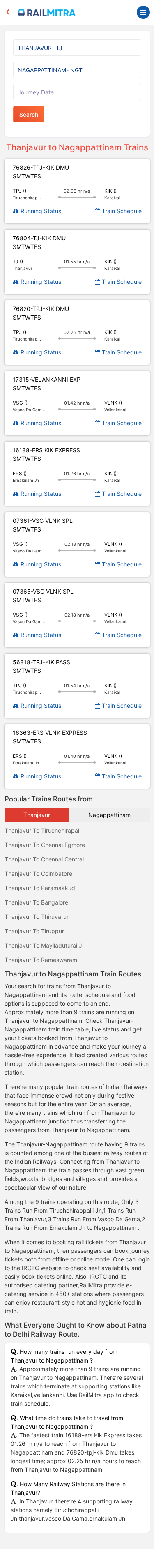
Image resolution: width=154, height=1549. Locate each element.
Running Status (40, 210)
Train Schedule (121, 210)
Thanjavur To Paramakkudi (40, 887)
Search (28, 114)
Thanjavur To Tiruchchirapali (42, 830)
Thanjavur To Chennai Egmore (45, 844)
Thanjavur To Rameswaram (41, 959)
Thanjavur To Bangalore (36, 902)
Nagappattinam (109, 814)
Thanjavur (36, 814)
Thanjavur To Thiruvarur (37, 916)
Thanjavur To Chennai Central (44, 859)
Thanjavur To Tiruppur (34, 931)
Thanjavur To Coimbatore (38, 873)
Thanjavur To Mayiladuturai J (43, 945)
